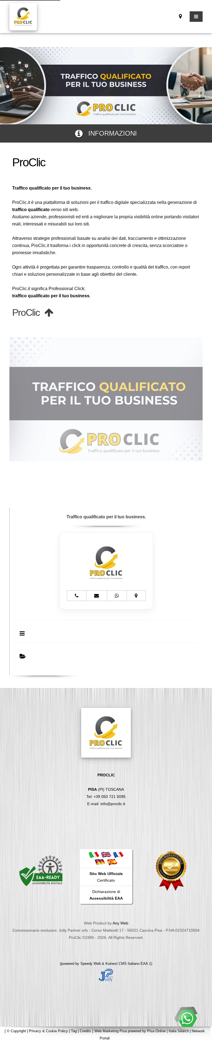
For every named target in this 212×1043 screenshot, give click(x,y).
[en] (106, 854)
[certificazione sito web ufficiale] (171, 870)
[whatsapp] (187, 1018)
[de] (99, 862)
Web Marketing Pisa (110, 1031)
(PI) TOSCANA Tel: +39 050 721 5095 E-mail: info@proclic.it (106, 789)
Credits (85, 1031)
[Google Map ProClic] (180, 16)
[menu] (196, 16)
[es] (112, 862)
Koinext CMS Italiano (123, 963)
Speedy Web (90, 963)
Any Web (120, 923)
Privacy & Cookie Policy (48, 1031)
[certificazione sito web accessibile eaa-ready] (41, 870)
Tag (74, 1031)
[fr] (118, 854)
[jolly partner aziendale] (106, 975)
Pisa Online (156, 1031)
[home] (23, 16)
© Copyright (16, 1031)
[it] (93, 854)
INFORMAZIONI (110, 133)
